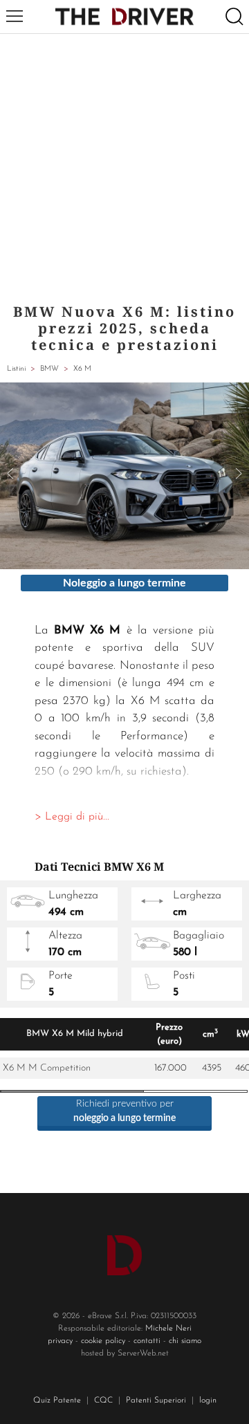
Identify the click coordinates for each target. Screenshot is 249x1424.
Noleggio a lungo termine (124, 583)
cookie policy (103, 1341)
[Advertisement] (124, 165)
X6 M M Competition (47, 1068)
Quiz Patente (57, 1400)
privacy (60, 1341)
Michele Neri (168, 1328)
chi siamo (185, 1341)
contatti (146, 1341)
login (207, 1400)
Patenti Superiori (156, 1400)
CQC (103, 1400)
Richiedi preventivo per (124, 1111)
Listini (16, 369)
